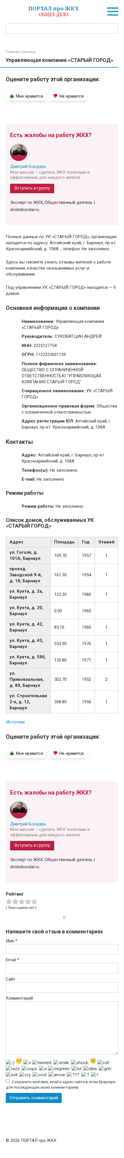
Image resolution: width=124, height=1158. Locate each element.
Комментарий (19, 998)
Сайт (10, 979)
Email (12, 959)
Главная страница (20, 52)
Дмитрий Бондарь (28, 166)
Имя (11, 940)
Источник (15, 722)
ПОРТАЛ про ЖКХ (53, 8)
